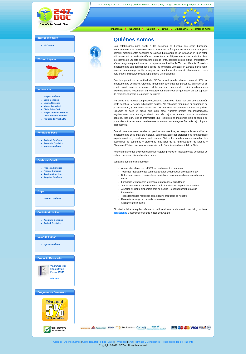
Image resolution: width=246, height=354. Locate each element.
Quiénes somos (141, 4)
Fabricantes (180, 4)
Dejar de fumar (203, 29)
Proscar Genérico (52, 171)
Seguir (192, 4)
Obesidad (134, 29)
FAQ (162, 4)
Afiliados (57, 342)
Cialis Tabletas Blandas (55, 115)
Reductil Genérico (53, 140)
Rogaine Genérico (53, 177)
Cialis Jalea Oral (52, 109)
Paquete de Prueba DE (55, 119)
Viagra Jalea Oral (52, 106)
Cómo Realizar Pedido (94, 342)
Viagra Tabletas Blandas (56, 112)
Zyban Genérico (52, 244)
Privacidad (121, 342)
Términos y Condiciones (147, 342)
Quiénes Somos (72, 342)
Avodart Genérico (53, 174)
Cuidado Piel (181, 29)
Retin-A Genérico (52, 223)
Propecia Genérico (53, 168)
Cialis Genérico (51, 100)
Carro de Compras (120, 4)
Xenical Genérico (52, 146)
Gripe (165, 29)
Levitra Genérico (52, 103)
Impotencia (117, 29)
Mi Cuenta (103, 4)
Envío (154, 4)
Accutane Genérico (53, 220)
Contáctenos (204, 4)
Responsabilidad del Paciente (177, 342)
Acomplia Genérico (53, 143)
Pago (169, 4)
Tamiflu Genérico (52, 198)
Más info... (55, 278)
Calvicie (150, 29)
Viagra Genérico (52, 96)
